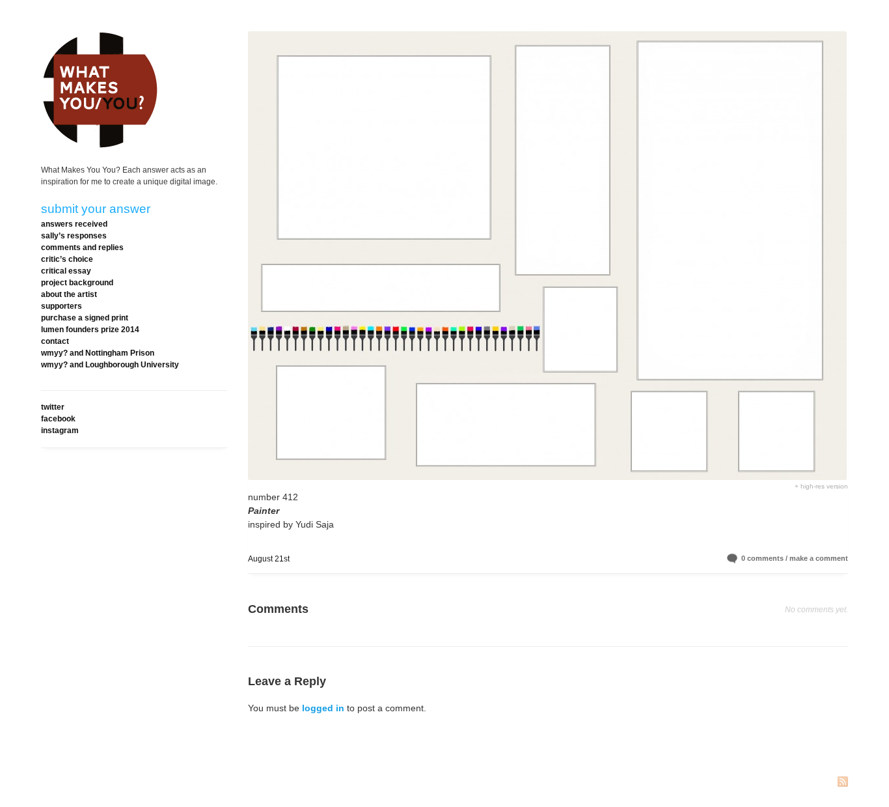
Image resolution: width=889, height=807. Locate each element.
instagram (60, 430)
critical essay (66, 271)
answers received (74, 224)
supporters (61, 306)
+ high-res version (821, 486)
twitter (52, 407)
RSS (843, 782)
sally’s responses (74, 235)
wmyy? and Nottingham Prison (97, 353)
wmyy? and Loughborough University (110, 364)
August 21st (269, 558)
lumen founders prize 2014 (90, 329)
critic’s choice (67, 259)
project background (77, 282)
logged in (323, 708)
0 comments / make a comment (794, 558)
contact (55, 341)
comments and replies (82, 247)
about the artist (69, 294)
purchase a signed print (84, 317)
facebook (58, 418)
